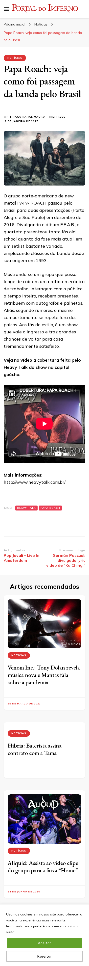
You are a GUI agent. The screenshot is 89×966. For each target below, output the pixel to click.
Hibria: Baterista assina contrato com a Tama (35, 749)
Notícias (14, 57)
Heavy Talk (26, 508)
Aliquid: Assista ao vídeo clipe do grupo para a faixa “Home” (43, 866)
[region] (44, 935)
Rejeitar (44, 956)
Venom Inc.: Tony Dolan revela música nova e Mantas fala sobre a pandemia (44, 675)
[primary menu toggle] (6, 9)
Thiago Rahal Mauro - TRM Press (37, 116)
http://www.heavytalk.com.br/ (35, 482)
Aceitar (44, 943)
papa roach (50, 508)
